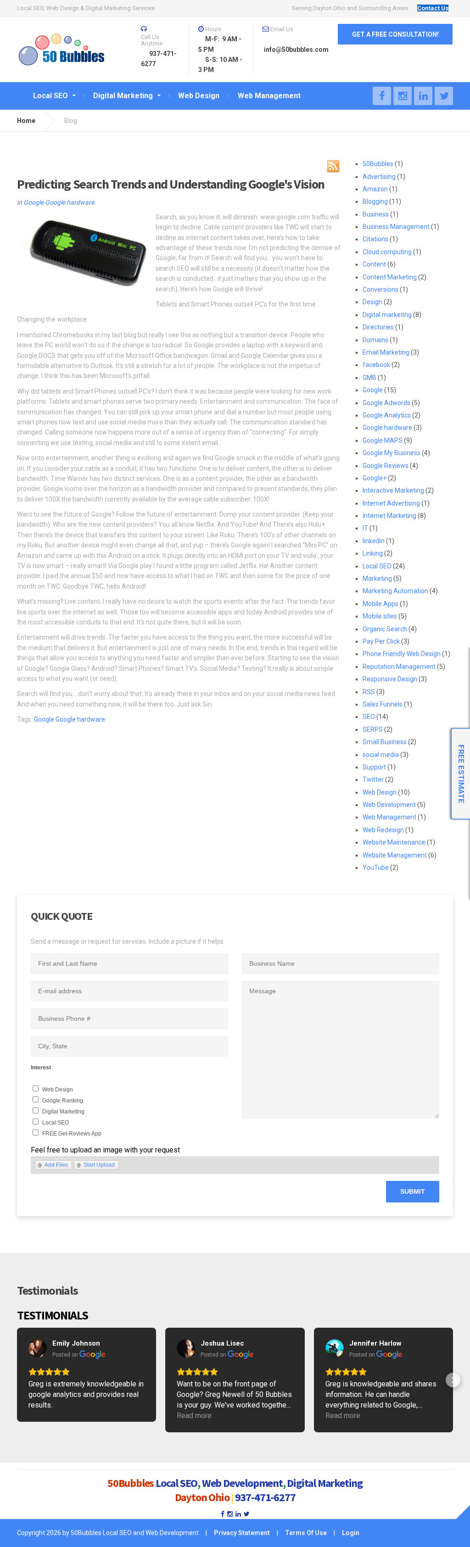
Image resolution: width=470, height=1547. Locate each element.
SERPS (373, 729)
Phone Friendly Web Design (402, 653)
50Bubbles (378, 163)
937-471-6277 (265, 1497)
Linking (373, 553)
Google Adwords (386, 402)
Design (372, 302)
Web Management (389, 817)
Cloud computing (387, 252)
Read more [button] (194, 1415)
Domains (375, 340)
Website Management (395, 855)
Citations (375, 239)
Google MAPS (383, 440)
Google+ (374, 478)
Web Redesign (383, 830)
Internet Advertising (391, 503)
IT (365, 528)
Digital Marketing (63, 1111)
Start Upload (99, 1165)
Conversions (380, 289)
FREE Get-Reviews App (71, 1133)
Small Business (385, 742)
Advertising (379, 176)
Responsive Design (390, 679)
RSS (369, 692)
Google (33, 202)
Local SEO (377, 566)
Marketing (377, 578)
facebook (376, 364)
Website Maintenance (394, 842)
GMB (369, 377)
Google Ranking (62, 1100)
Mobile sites (380, 616)
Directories (378, 327)
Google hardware (69, 202)
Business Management (396, 226)
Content (374, 264)
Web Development (389, 804)
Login (350, 1532)
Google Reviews (385, 465)
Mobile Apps (380, 603)
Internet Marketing (389, 515)
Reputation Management (399, 666)
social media (381, 754)
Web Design (380, 792)
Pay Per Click (381, 641)
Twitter (373, 779)
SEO (369, 716)
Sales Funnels (383, 704)
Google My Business (391, 452)
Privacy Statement (242, 1532)
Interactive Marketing (393, 490)
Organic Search (385, 629)
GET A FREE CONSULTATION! (395, 34)
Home (26, 120)
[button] (17, 1380)
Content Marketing (390, 277)
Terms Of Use (306, 1532)
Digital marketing (387, 314)
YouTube (376, 867)
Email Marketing (386, 352)
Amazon (375, 189)
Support (374, 767)
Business (376, 214)
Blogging (375, 201)
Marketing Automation (395, 591)
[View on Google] (37, 1348)
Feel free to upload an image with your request (105, 1150)
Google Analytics (387, 415)
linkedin (374, 541)
